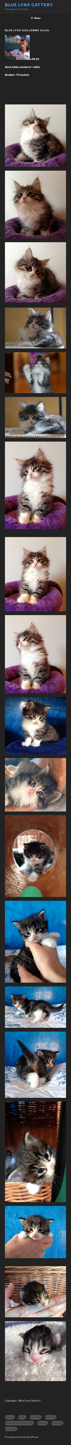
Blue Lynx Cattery (29, 4)
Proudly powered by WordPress (21, 1437)
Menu (37, 18)
